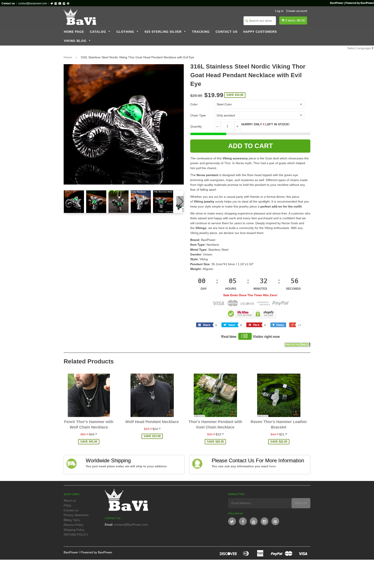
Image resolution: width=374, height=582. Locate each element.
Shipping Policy (74, 529)
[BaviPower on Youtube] (254, 521)
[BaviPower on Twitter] (232, 521)
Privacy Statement (76, 515)
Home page (74, 31)
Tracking (201, 31)
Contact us (226, 31)
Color (194, 104)
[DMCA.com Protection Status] (297, 346)
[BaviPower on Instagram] (264, 521)
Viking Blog (75, 41)
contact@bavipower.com (32, 3)
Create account (296, 11)
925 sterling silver (164, 31)
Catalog (98, 31)
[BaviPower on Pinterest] (275, 521)
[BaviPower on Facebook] (243, 521)
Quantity (196, 126)
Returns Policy (73, 524)
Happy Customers (260, 31)
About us (70, 500)
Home (68, 57)
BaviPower (71, 552)
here (272, 466)
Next (180, 201)
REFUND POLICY (76, 534)
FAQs (67, 505)
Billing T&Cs (72, 520)
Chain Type (198, 115)
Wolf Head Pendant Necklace (152, 422)
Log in (279, 11)
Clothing (125, 31)
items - (295, 20)
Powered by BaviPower (96, 552)
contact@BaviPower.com (131, 524)
